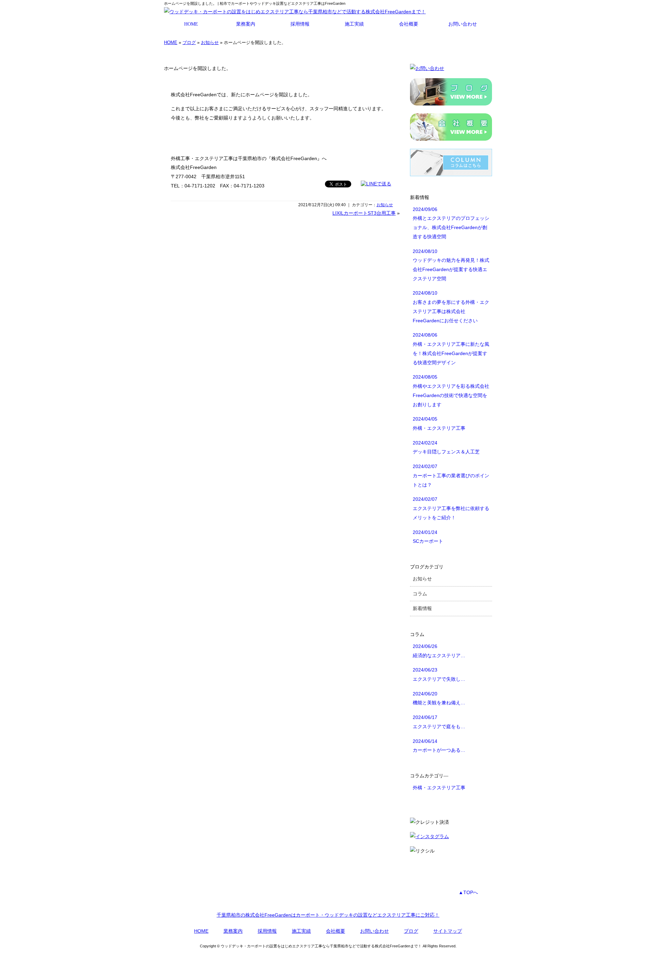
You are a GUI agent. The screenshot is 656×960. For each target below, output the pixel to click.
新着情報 (422, 608)
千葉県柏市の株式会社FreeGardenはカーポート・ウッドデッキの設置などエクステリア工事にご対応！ (328, 915)
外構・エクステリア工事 (439, 787)
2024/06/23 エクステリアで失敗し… (439, 674)
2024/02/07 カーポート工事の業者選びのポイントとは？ (451, 475)
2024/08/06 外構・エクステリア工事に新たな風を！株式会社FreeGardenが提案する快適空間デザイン (451, 348)
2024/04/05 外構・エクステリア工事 (439, 423)
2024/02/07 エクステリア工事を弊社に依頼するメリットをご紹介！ (451, 508)
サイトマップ (447, 931)
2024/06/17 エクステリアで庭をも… (439, 722)
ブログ (189, 42)
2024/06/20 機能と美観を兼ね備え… (439, 698)
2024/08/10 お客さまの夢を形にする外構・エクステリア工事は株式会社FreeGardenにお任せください (451, 306)
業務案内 (245, 24)
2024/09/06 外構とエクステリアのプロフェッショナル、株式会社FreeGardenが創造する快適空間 (451, 223)
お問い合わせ (462, 24)
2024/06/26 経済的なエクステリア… (439, 651)
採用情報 (300, 24)
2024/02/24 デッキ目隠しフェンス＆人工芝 (446, 447)
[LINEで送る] (376, 183)
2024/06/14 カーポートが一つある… (439, 745)
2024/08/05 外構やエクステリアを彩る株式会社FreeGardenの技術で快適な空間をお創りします (451, 390)
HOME (191, 24)
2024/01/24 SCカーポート (428, 537)
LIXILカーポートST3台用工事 (364, 213)
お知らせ (210, 42)
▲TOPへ (468, 892)
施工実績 (354, 24)
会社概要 (408, 24)
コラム (420, 593)
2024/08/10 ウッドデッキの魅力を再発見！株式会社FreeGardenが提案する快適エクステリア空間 (451, 265)
